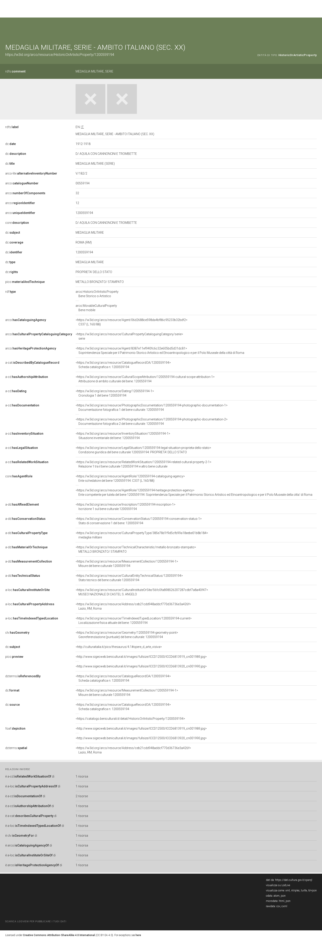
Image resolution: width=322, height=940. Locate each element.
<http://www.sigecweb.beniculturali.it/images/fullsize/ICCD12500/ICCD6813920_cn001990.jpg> (141, 666)
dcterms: (23, 676)
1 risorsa (82, 776)
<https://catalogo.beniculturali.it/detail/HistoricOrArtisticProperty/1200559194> (130, 718)
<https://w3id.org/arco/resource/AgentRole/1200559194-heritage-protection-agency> (194, 492)
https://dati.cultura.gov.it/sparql (293, 880)
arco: (22, 183)
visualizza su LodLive (278, 885)
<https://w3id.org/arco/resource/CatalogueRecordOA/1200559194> (123, 365)
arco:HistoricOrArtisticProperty (97, 294)
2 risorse (82, 796)
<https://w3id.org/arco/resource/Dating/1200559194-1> (115, 393)
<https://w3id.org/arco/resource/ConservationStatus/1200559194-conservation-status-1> (139, 521)
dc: (10, 144)
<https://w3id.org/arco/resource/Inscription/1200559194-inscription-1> (125, 507)
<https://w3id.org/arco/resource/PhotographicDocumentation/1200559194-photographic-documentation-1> (152, 407)
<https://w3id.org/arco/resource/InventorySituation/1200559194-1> (123, 436)
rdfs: (15, 71)
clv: (17, 632)
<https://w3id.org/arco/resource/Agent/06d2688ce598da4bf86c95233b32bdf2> (132, 322)
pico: (25, 282)
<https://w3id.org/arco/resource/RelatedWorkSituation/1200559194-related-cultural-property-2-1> (143, 464)
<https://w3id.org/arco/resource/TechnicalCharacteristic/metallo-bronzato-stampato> (136, 549)
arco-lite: (31, 173)
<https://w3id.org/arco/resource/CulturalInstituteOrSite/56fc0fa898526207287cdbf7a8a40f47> (142, 592)
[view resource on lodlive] (315, 28)
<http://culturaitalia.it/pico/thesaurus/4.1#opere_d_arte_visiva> (119, 647)
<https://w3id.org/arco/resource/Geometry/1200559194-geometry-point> (127, 635)
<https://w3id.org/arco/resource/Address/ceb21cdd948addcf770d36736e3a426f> (133, 606)
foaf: (15, 728)
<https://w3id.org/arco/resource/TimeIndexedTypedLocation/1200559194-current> (134, 620)
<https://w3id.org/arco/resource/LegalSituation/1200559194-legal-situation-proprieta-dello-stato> (143, 450)
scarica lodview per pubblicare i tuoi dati (35, 921)
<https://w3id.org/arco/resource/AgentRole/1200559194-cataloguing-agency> (130, 478)
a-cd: (26, 377)
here (138, 935)
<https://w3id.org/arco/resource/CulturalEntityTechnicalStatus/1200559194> (129, 578)
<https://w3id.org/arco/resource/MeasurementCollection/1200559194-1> (127, 564)
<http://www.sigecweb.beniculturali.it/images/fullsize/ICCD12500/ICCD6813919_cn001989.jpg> (141, 656)
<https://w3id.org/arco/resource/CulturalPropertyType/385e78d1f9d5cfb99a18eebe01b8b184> (142, 535)
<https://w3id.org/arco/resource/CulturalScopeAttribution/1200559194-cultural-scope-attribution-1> (145, 379)
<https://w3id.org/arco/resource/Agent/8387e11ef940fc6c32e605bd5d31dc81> (160, 350)
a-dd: (22, 504)
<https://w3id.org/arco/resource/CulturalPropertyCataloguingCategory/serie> (129, 336)
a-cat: (32, 362)
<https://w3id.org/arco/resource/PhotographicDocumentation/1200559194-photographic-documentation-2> (152, 421)
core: (17, 222)
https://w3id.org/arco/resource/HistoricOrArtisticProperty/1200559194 (59, 55)
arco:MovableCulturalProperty (96, 308)
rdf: (10, 291)
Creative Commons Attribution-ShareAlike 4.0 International (59, 935)
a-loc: (27, 590)
